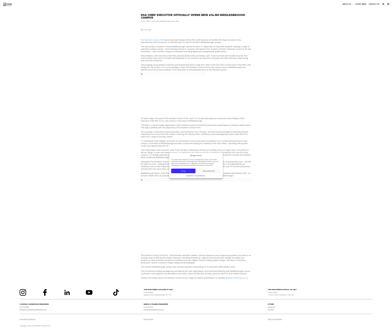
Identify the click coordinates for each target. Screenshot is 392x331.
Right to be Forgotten (275, 319)
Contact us (271, 307)
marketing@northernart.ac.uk (154, 309)
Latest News (155, 21)
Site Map (271, 309)
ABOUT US (346, 4)
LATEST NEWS (360, 4)
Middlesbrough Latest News (169, 21)
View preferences (209, 171)
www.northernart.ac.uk (238, 278)
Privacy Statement (200, 175)
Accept (183, 171)
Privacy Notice (148, 319)
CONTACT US (374, 4)
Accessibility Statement (27, 319)
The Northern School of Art (152, 40)
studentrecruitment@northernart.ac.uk (33, 309)
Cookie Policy (190, 175)
